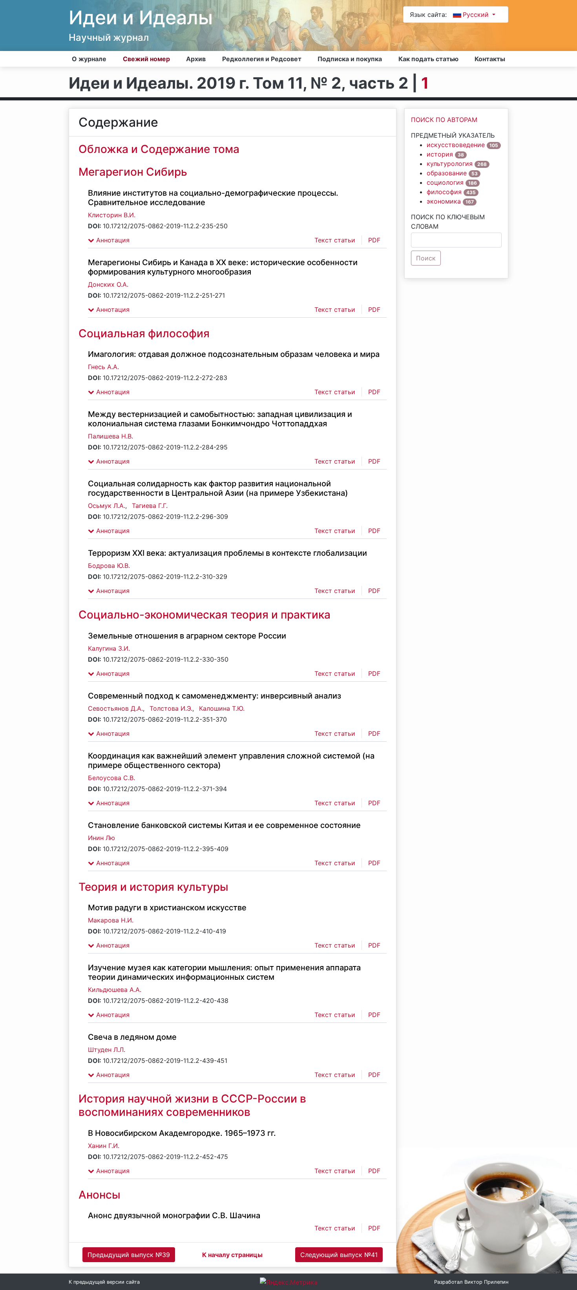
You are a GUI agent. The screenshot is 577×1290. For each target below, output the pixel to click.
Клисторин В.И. (111, 215)
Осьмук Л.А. (106, 505)
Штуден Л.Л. (106, 1049)
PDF (374, 240)
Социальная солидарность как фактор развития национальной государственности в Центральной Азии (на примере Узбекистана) (218, 488)
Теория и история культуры (153, 886)
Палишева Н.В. (110, 436)
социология (445, 182)
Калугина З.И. (109, 648)
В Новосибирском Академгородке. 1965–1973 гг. (182, 1133)
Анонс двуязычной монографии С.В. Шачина (174, 1215)
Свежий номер (146, 59)
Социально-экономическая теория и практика (204, 614)
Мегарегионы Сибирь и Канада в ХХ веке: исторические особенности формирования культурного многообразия (223, 267)
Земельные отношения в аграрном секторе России (187, 635)
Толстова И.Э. (171, 708)
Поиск (426, 258)
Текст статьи (334, 240)
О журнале (89, 59)
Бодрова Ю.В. (109, 565)
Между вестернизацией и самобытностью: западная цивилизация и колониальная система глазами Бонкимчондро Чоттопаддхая (220, 418)
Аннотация (112, 240)
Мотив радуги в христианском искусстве (167, 907)
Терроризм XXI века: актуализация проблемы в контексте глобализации (227, 553)
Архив (196, 59)
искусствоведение (456, 145)
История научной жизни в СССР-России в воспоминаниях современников (192, 1105)
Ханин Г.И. (103, 1146)
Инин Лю (101, 838)
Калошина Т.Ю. (222, 708)
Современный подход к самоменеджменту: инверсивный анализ (214, 695)
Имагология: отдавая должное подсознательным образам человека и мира (234, 354)
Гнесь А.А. (103, 367)
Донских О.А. (108, 284)
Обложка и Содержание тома (159, 149)
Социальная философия (144, 333)
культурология (450, 163)
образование (447, 173)
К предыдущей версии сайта (104, 1282)
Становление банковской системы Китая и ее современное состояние (224, 825)
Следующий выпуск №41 (339, 1255)
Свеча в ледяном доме (132, 1037)
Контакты (490, 59)
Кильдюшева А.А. (114, 989)
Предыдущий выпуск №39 (129, 1255)
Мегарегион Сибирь (133, 171)
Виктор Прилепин (486, 1282)
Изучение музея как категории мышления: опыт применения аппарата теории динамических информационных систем (224, 972)
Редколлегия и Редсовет (261, 59)
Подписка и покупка (350, 59)
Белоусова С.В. (111, 778)
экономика (444, 201)
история (440, 154)
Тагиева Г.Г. (150, 505)
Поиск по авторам (444, 120)
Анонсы (100, 1194)
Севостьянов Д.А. (115, 708)
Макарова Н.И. (110, 920)
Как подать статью (428, 59)
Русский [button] (477, 14)
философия (444, 192)
